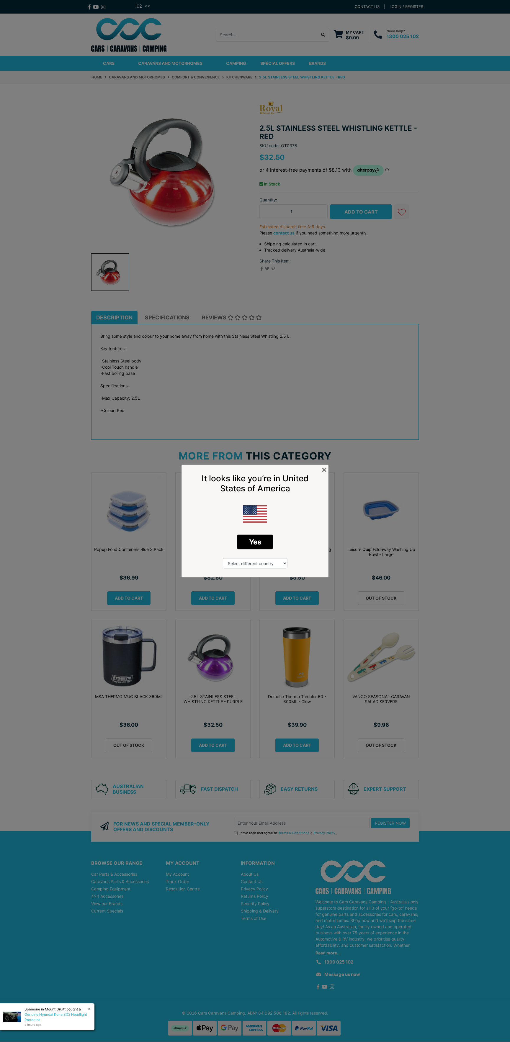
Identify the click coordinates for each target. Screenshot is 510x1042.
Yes (255, 542)
